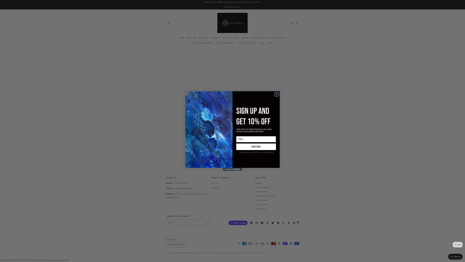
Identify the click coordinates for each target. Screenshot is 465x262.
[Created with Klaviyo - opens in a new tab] (232, 169)
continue (256, 146)
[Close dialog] (277, 94)
